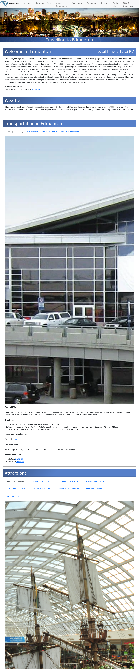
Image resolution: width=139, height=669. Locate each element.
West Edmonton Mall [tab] (15, 481)
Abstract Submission (61, 4)
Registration (77, 3)
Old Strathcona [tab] (13, 496)
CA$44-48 (20, 461)
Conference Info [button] (43, 3)
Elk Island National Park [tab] (94, 481)
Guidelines (35, 89)
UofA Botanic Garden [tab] (93, 489)
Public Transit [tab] (32, 132)
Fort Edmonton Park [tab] (41, 481)
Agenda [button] (27, 3)
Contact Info (116, 4)
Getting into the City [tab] (15, 132)
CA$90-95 (19, 459)
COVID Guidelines (128, 4)
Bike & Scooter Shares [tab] (70, 132)
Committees (91, 3)
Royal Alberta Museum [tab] (16, 489)
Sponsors (105, 3)
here (16, 439)
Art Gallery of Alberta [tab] (41, 489)
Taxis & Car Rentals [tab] (49, 132)
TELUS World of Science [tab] (68, 481)
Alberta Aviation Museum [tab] (69, 489)
